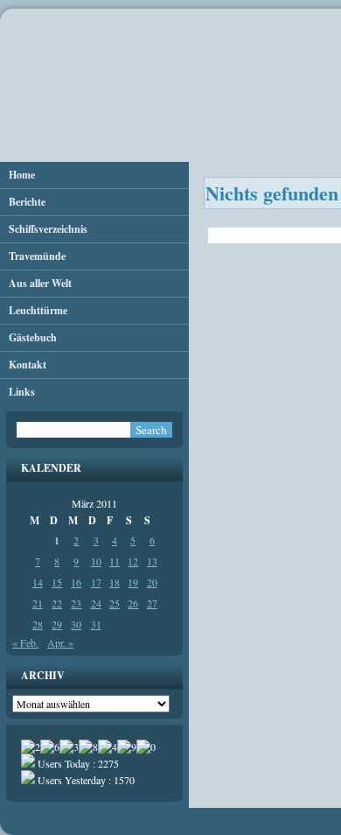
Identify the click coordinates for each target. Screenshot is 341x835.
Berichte (27, 201)
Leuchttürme (38, 310)
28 (37, 624)
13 (152, 561)
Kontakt (27, 364)
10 (96, 561)
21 (37, 603)
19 (133, 582)
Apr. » (60, 642)
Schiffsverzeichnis (48, 228)
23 (76, 603)
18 (114, 582)
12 (133, 561)
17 (96, 582)
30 (76, 624)
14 (37, 582)
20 (152, 582)
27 (152, 603)
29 (57, 624)
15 (57, 582)
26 (133, 603)
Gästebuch (33, 337)
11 (114, 561)
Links (22, 391)
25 (114, 603)
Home (22, 174)
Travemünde (37, 256)
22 (57, 603)
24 (96, 603)
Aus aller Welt (40, 283)
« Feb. (25, 642)
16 (76, 582)
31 (96, 624)
